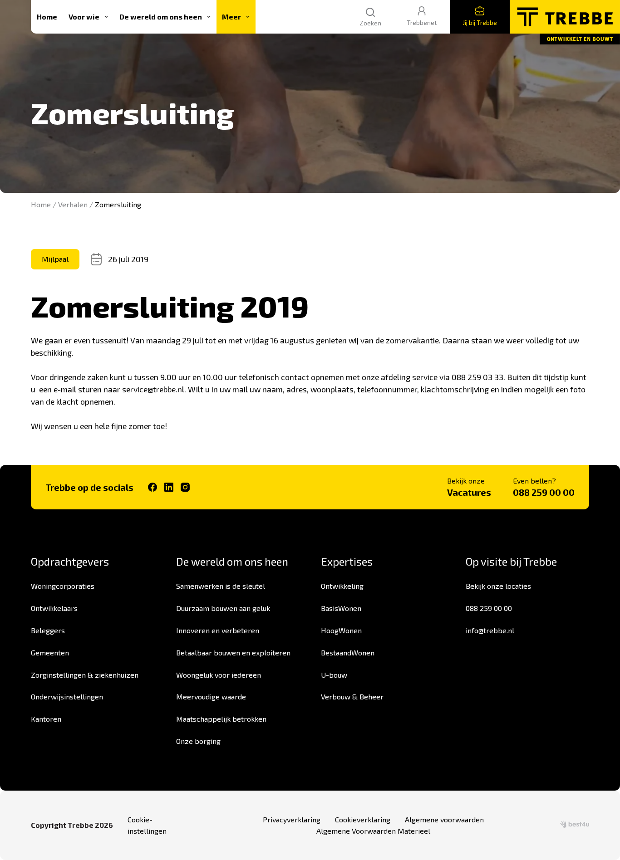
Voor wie (84, 16)
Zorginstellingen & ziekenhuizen (84, 674)
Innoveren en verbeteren (217, 630)
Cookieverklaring (362, 819)
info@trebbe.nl (490, 630)
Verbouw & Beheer (352, 696)
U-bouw (334, 674)
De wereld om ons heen (160, 16)
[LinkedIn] (168, 487)
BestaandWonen (347, 652)
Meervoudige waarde (211, 696)
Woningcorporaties (62, 585)
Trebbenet (422, 22)
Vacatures (469, 492)
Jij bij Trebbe (480, 22)
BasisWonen (341, 608)
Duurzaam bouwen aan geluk (223, 608)
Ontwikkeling (342, 585)
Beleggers (48, 630)
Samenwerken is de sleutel (220, 585)
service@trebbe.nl (153, 389)
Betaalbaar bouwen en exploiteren (233, 652)
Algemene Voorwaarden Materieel (373, 830)
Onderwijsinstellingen (67, 696)
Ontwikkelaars (54, 608)
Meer (231, 16)
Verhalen (73, 204)
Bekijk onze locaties (498, 585)
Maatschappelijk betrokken (221, 718)
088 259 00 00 (544, 492)
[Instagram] (185, 487)
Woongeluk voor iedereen (218, 674)
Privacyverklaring (291, 819)
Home (47, 16)
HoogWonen (341, 630)
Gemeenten (50, 652)
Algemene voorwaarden (444, 819)
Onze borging (198, 741)
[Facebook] (152, 487)
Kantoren (46, 718)
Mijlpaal (55, 258)
